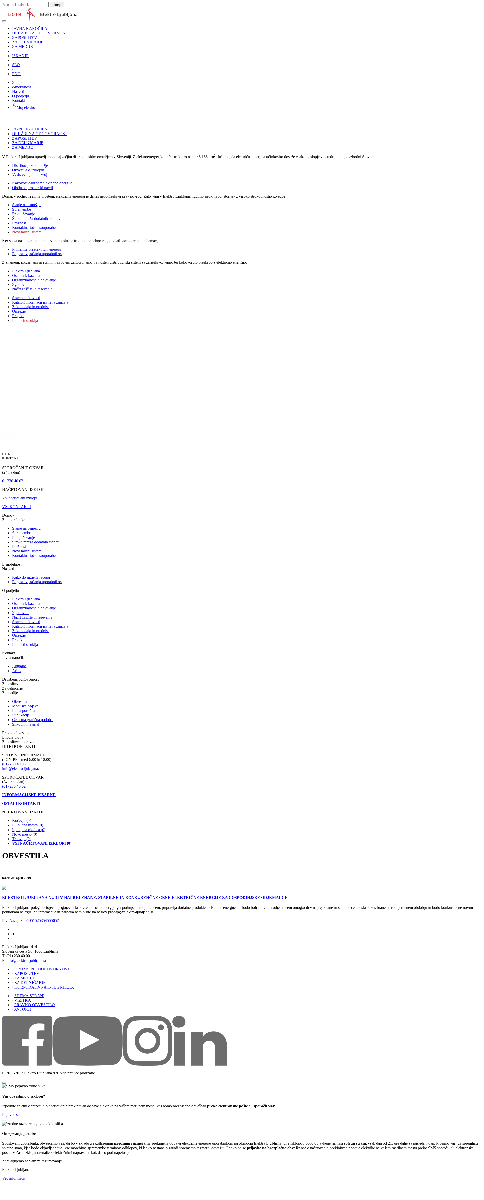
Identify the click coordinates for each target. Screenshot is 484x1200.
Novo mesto (24, 834)
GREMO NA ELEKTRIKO (29, 938)
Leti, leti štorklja (25, 320)
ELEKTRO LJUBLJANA (28, 929)
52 (37, 920)
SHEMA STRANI (29, 996)
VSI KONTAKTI (16, 506)
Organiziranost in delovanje (34, 280)
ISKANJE (20, 56)
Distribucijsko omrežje (30, 165)
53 (41, 920)
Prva (5, 920)
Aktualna (19, 666)
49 (25, 920)
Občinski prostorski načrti (32, 187)
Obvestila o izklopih (28, 170)
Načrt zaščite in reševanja (32, 289)
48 (21, 920)
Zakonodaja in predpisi (30, 307)
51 (33, 920)
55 (49, 920)
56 (53, 920)
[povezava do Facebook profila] (27, 1064)
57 (57, 920)
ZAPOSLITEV (24, 37)
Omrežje (19, 311)
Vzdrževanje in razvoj (29, 174)
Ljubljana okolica (28, 830)
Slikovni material (25, 724)
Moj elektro (26, 107)
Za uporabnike (23, 82)
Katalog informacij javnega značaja (40, 302)
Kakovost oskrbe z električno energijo (42, 183)
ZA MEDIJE (22, 46)
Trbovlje (21, 839)
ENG (16, 74)
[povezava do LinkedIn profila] (199, 1064)
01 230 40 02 (12, 481)
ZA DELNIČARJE (27, 42)
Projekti (18, 316)
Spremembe (21, 209)
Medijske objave (25, 706)
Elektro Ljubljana (26, 271)
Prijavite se (10, 1114)
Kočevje (21, 820)
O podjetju (20, 96)
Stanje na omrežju (26, 205)
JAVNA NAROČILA (29, 28)
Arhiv (16, 671)
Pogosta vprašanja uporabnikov (37, 254)
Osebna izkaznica (26, 275)
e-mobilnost (21, 87)
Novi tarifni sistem (26, 232)
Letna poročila (23, 710)
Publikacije (21, 715)
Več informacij (13, 1178)
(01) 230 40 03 (14, 764)
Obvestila (19, 701)
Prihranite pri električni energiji (36, 249)
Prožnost (19, 223)
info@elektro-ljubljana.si (21, 768)
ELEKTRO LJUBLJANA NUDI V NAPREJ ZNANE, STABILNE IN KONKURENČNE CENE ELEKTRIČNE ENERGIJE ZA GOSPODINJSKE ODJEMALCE (144, 897)
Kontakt (18, 100)
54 (45, 920)
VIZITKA (22, 1000)
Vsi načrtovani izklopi (19, 498)
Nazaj (14, 920)
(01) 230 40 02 (14, 786)
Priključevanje (23, 214)
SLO (16, 65)
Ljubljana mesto (27, 825)
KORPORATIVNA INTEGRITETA (44, 987)
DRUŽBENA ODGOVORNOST (39, 33)
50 (29, 920)
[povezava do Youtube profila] (87, 1064)
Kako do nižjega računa (31, 577)
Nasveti (18, 91)
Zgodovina (20, 284)
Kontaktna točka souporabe (34, 227)
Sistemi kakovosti (26, 298)
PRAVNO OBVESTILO (34, 1005)
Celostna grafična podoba (32, 719)
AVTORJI (22, 1009)
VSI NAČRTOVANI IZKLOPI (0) (41, 843)
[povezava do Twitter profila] (147, 1064)
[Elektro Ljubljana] (42, 20)
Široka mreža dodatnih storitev (36, 218)
